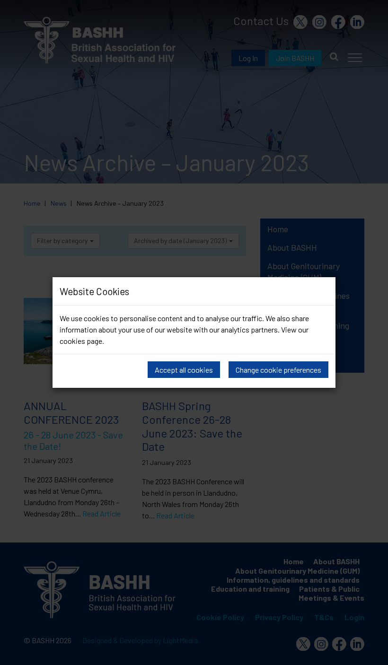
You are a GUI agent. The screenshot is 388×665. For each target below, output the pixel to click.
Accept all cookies (184, 369)
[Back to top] (373, 650)
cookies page (81, 340)
